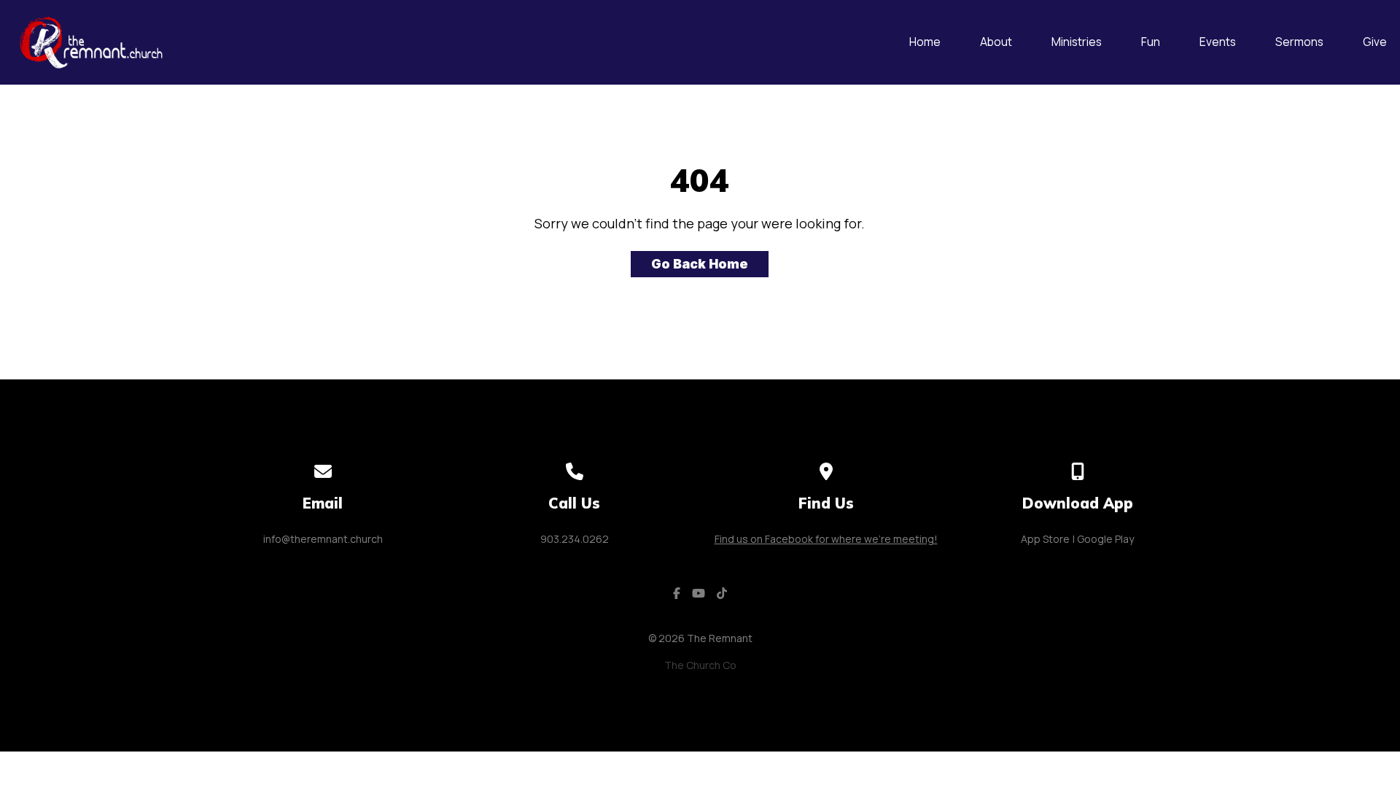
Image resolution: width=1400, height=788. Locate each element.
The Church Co (700, 665)
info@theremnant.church (323, 539)
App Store (1045, 539)
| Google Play (1103, 539)
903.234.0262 (574, 539)
